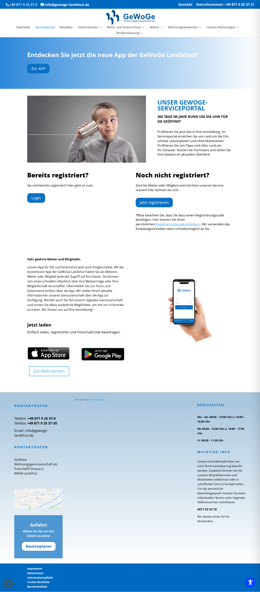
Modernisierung (128, 33)
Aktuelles (66, 27)
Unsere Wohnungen (221, 27)
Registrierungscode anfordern (178, 224)
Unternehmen (88, 27)
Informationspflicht (40, 577)
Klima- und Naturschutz (124, 27)
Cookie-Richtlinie (38, 582)
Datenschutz (35, 573)
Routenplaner (39, 546)
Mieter (154, 27)
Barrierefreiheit (37, 586)
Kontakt (185, 5)
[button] (8, 583)
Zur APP (38, 68)
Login (36, 197)
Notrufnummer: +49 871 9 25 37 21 (225, 5)
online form (96, 399)
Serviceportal (44, 27)
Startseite (23, 27)
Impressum (34, 568)
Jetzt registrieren (154, 202)
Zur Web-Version (49, 371)
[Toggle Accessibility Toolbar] (250, 582)
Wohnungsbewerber (183, 27)
